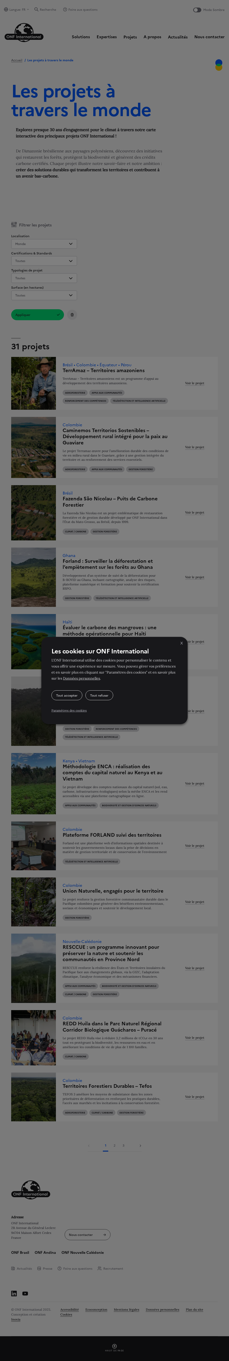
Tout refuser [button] (99, 695)
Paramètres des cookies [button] (69, 710)
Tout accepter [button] (67, 695)
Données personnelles (81, 678)
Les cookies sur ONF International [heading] (100, 651)
